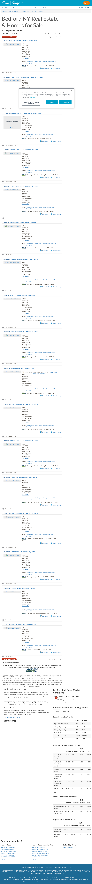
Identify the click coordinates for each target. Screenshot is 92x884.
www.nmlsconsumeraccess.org (11, 879)
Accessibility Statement (60, 867)
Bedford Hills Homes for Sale (40, 849)
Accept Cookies (65, 102)
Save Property (57, 68)
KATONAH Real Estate (7, 849)
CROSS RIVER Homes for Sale (40, 855)
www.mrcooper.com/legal (42, 879)
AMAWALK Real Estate (7, 855)
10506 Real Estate (68, 847)
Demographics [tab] (66, 711)
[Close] (72, 91)
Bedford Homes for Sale (38, 847)
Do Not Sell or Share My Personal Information (31, 103)
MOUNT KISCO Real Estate (8, 851)
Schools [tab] (57, 711)
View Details (25, 58)
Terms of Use (40, 867)
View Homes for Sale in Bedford (12, 717)
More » (55, 792)
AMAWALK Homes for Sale (39, 857)
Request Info (45, 68)
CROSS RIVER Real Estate (8, 853)
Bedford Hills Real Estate (8, 847)
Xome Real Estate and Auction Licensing (12, 870)
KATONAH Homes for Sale (39, 851)
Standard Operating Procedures (38, 684)
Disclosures (49, 867)
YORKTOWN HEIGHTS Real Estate (10, 857)
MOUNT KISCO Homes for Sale (40, 853)
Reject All (52, 102)
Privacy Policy (30, 867)
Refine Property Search (9, 36)
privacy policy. (33, 97)
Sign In (86, 3)
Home (22, 867)
